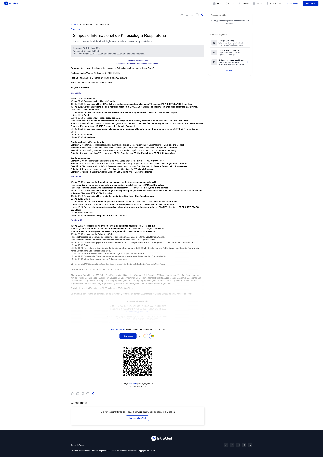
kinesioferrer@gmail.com (137, 312)
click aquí (133, 383)
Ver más (228, 70)
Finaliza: (76, 51)
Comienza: (77, 48)
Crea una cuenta (118, 330)
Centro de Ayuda (77, 445)
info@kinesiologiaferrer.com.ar (123, 322)
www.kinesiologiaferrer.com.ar (151, 322)
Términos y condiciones (80, 451)
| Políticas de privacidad (100, 451)
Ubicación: (77, 54)
